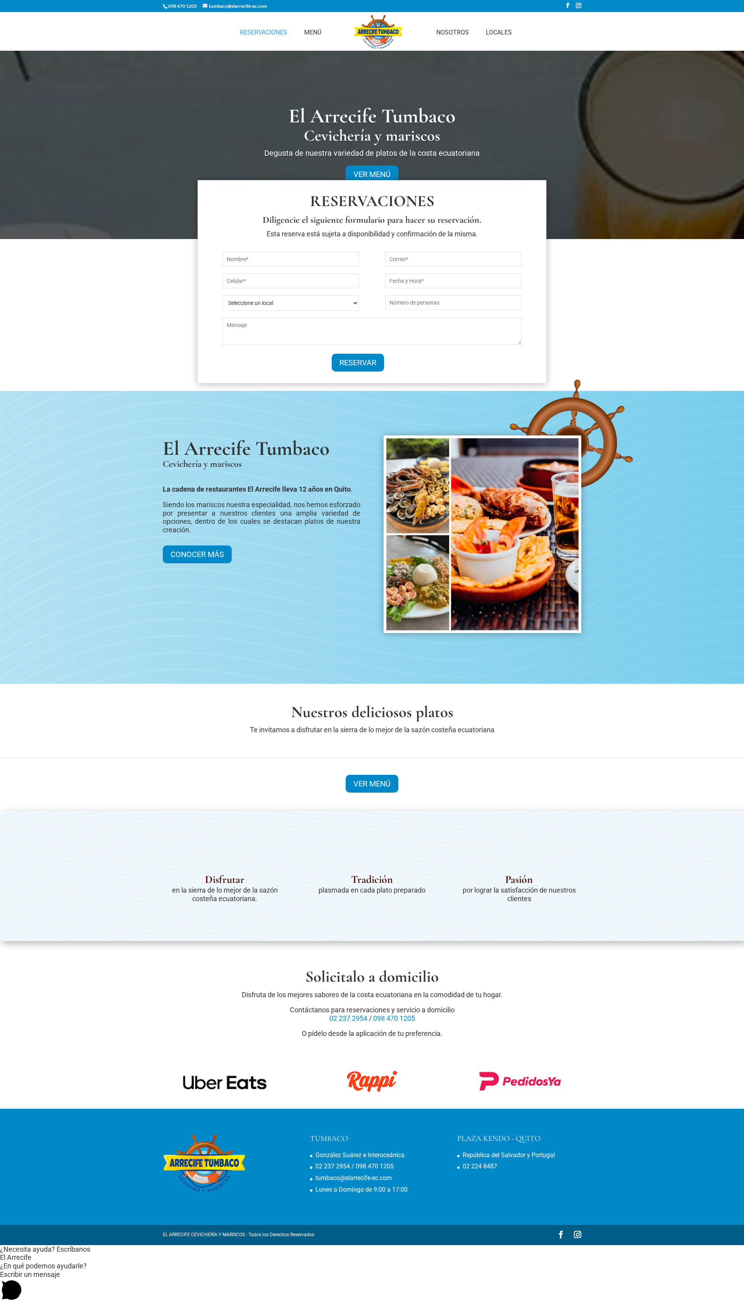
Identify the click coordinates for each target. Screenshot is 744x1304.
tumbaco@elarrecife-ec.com (353, 1178)
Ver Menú (372, 783)
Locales (499, 33)
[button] (372, 1249)
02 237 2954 (348, 1018)
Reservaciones (263, 33)
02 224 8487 (480, 1166)
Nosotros (452, 33)
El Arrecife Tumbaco (372, 116)
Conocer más (197, 554)
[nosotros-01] (482, 630)
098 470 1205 (182, 6)
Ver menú (372, 174)
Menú (312, 33)
